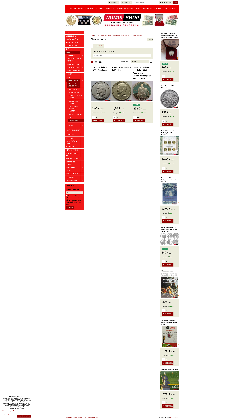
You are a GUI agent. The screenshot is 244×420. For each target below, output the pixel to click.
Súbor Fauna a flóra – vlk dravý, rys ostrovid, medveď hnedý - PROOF (169, 229)
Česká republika (73, 64)
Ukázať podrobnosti (7, 415)
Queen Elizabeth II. (73, 42)
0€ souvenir (110, 9)
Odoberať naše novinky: (73, 189)
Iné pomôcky (70, 167)
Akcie (68, 33)
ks (96, 117)
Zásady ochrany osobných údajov (88, 417)
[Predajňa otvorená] (122, 27)
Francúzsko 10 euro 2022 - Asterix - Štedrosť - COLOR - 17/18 (169, 322)
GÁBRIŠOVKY (70, 147)
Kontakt (172, 9)
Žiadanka (157, 9)
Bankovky (99, 9)
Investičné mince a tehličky (72, 142)
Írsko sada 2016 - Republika (169, 369)
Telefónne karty (72, 180)
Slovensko (71, 55)
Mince (80, 9)
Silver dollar (74, 92)
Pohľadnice (70, 177)
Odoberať (70, 207)
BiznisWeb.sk (174, 417)
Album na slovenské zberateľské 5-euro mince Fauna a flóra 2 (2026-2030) (169, 273)
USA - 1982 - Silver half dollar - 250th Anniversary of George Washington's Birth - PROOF (142, 73)
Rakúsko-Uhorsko (73, 71)
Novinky (73, 9)
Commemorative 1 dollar (75, 97)
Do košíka (99, 120)
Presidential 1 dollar (74, 102)
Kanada (70, 125)
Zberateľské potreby (125, 9)
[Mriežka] (92, 62)
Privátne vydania (72, 159)
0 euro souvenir (72, 150)
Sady (70, 117)
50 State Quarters (75, 114)
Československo (73, 67)
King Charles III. (71, 46)
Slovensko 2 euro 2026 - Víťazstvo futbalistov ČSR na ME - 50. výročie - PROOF (169, 35)
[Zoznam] (96, 62)
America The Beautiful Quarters (73, 109)
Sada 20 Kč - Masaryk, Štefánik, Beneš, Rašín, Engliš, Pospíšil (168, 133)
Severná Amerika (73, 80)
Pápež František (72, 39)
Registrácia (127, 2)
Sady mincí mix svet (74, 130)
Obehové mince (74, 121)
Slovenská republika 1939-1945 (74, 60)
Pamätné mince (74, 89)
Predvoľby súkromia (71, 417)
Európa (69, 74)
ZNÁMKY (68, 171)
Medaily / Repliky (72, 174)
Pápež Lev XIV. (71, 36)
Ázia (68, 77)
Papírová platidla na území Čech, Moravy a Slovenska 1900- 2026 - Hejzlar (169, 180)
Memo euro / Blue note (72, 154)
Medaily (138, 9)
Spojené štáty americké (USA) (73, 85)
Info (165, 9)
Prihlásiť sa (114, 2)
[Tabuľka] (100, 62)
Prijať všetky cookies (24, 416)
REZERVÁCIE (147, 9)
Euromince (89, 9)
